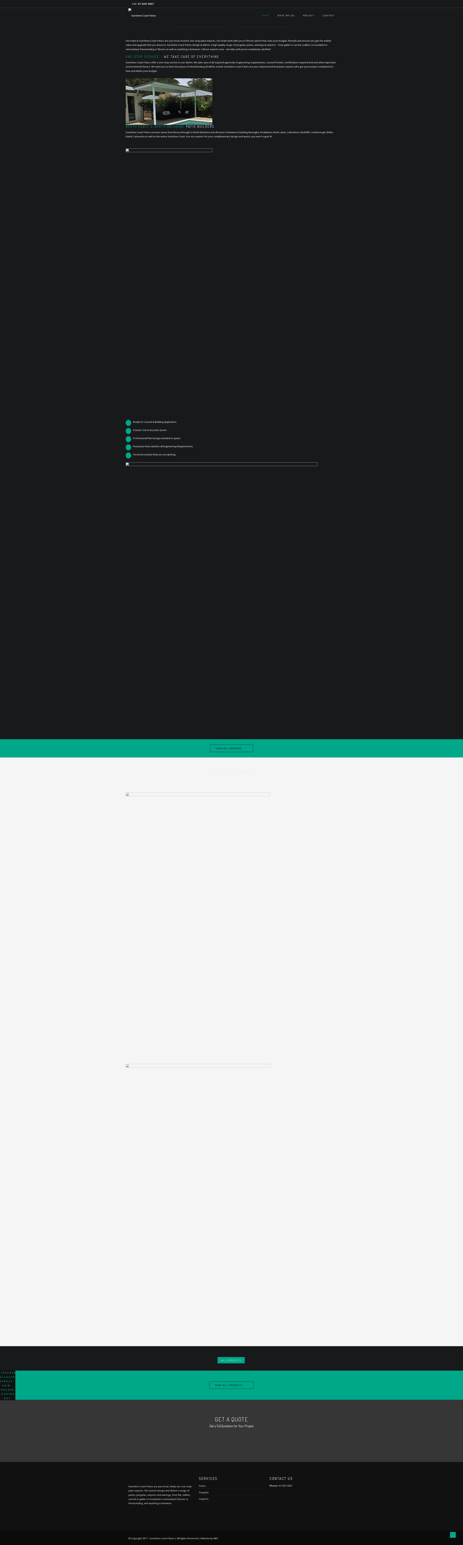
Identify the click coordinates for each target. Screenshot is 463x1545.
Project (308, 15)
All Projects (231, 1360)
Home (265, 15)
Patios (202, 1485)
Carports (204, 1498)
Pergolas (204, 1492)
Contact (329, 15)
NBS (215, 1538)
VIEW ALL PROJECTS (228, 1385)
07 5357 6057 (146, 3)
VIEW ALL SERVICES (229, 748)
